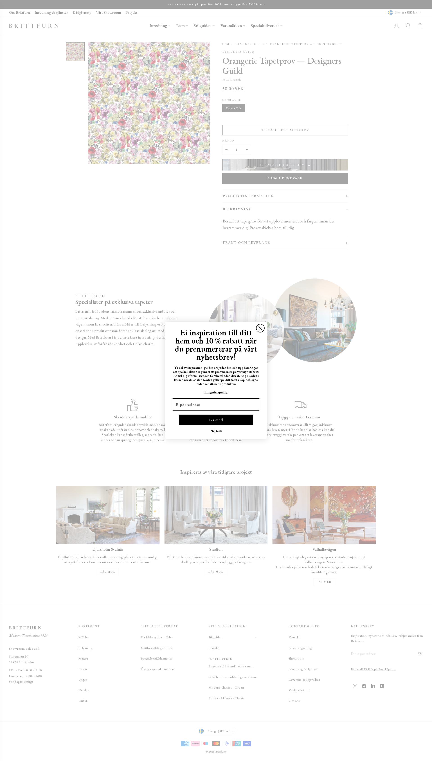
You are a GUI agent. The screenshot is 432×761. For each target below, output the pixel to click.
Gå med (216, 419)
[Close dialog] (260, 328)
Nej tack (216, 431)
